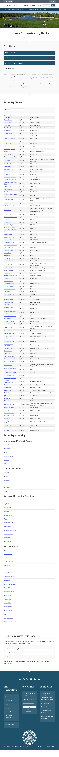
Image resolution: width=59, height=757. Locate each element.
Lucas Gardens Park (9, 289)
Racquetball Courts (9, 591)
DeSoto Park (7, 186)
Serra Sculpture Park (10, 361)
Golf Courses (7, 507)
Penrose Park (8, 331)
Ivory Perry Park (8, 258)
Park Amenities (10, 58)
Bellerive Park (8, 141)
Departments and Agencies (18, 9)
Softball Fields (8, 606)
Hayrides (6, 480)
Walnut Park (7, 418)
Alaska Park (7, 122)
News (39, 5)
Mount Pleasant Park (10, 316)
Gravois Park (7, 239)
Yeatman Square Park (10, 430)
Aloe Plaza (7, 125)
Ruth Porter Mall (9, 356)
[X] (27, 679)
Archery (6, 550)
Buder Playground (9, 149)
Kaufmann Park (8, 270)
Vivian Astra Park (9, 413)
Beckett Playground (9, 138)
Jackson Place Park (9, 261)
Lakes (5, 484)
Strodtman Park (8, 385)
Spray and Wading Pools (10, 530)
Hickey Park (7, 253)
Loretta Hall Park (9, 286)
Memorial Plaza (8, 302)
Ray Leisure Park (9, 341)
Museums (6, 452)
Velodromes (7, 537)
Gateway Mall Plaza (9, 237)
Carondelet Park (8, 160)
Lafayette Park (8, 281)
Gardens (6, 476)
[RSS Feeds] (39, 679)
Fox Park (6, 219)
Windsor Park (8, 428)
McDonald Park (8, 299)
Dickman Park (8, 189)
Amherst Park (8, 133)
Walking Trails (8, 622)
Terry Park (7, 395)
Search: (7, 110)
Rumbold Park (8, 351)
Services (26, 5)
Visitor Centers (8, 541)
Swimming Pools (8, 534)
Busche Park (7, 151)
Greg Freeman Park (9, 242)
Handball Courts (8, 573)
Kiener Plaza (7, 273)
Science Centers (8, 456)
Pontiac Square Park (10, 339)
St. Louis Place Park (9, 375)
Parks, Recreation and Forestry (34, 9)
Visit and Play (9, 712)
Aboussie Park (8, 120)
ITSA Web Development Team (19, 746)
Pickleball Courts (8, 588)
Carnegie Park (8, 154)
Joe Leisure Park (9, 268)
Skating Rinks (7, 526)
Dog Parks (7, 504)
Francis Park (7, 222)
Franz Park (7, 232)
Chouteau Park (8, 169)
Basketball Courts (9, 561)
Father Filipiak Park (9, 206)
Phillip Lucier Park (9, 333)
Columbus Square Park (10, 179)
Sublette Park (8, 387)
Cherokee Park (8, 166)
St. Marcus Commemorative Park (10, 381)
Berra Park (7, 146)
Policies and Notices (28, 703)
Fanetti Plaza (7, 203)
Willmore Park (8, 425)
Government (33, 5)
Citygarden (7, 174)
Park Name (7, 117)
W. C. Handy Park (9, 415)
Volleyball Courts (8, 618)
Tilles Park (7, 401)
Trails (5, 614)
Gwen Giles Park (8, 247)
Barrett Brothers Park (10, 136)
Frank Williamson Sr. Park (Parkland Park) (10, 228)
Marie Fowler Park (9, 294)
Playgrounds (7, 519)
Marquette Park (8, 297)
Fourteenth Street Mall (10, 217)
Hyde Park (7, 255)
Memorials (7, 448)
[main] (29, 339)
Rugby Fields (7, 595)
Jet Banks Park (8, 264)
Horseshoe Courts (9, 576)
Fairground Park (8, 199)
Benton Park (7, 143)
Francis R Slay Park (9, 225)
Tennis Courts (8, 610)
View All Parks (10, 53)
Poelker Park (8, 336)
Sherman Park (8, 365)
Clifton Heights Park (10, 177)
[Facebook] (20, 679)
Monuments (7, 487)
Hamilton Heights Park (10, 250)
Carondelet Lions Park (10, 157)
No (14, 652)
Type (20, 117)
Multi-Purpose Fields (9, 584)
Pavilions (6, 511)
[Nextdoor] (35, 679)
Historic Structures (9, 445)
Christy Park (7, 172)
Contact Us (44, 707)
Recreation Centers (9, 522)
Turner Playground (9, 407)
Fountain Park (8, 214)
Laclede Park (7, 278)
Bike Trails (7, 565)
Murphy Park (8, 318)
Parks (45, 9)
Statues (6, 491)
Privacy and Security (28, 699)
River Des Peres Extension (8, 344)
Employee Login (9, 724)
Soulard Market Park (10, 372)
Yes (9, 652)
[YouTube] (31, 679)
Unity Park (7, 410)
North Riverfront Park (10, 324)
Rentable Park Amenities (14, 63)
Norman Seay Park (9, 321)
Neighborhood (34, 117)
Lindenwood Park (9, 283)
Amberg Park (8, 130)
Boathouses (7, 500)
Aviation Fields (8, 554)
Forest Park (7, 210)
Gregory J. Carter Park (10, 245)
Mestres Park (8, 304)
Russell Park (7, 353)
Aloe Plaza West (8, 128)
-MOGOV (11, 5)
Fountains (6, 472)
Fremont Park (8, 234)
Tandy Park (7, 390)
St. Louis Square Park (10, 378)
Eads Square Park (9, 192)
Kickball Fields (8, 580)
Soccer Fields (7, 603)
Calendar (7, 708)
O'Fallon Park (8, 327)
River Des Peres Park (10, 348)
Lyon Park (7, 291)
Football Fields (8, 569)
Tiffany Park (7, 398)
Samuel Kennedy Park (10, 359)
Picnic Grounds (8, 515)
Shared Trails (7, 599)
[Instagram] (24, 679)
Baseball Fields (8, 558)
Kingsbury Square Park (10, 275)
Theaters (6, 460)
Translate (28, 711)
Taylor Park (7, 393)
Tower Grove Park (9, 404)
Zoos (5, 463)
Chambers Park (8, 164)
